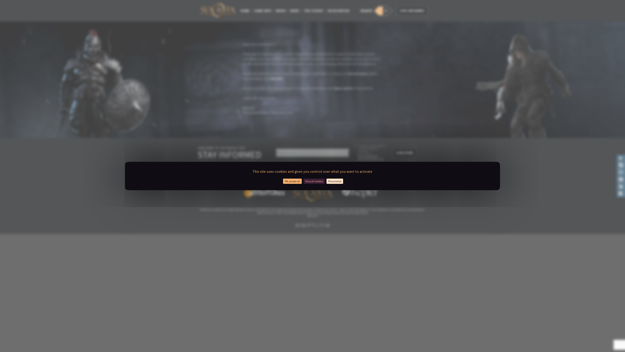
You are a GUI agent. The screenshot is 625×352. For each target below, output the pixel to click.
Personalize (334, 181)
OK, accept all (292, 181)
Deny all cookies (314, 181)
